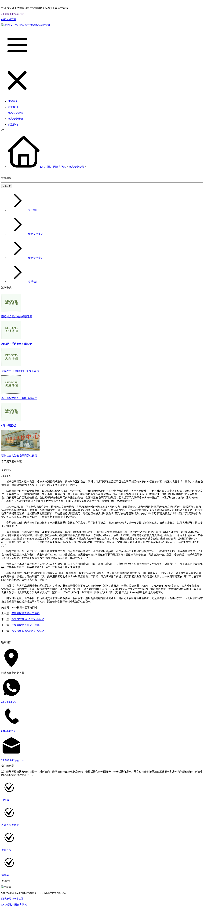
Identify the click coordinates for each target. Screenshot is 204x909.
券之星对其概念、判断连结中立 (19, 398)
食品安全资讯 (76, 166)
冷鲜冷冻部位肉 (10, 825)
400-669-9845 (8, 702)
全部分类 (7, 186)
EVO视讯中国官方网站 (53, 166)
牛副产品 (6, 850)
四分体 (5, 800)
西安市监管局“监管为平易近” (27, 619)
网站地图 (6, 898)
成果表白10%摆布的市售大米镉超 (20, 371)
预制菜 (5, 875)
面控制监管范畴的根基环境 (16, 316)
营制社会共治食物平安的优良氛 (19, 455)
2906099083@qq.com (12, 14)
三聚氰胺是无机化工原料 (25, 613)
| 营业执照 (17, 898)
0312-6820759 (8, 19)
